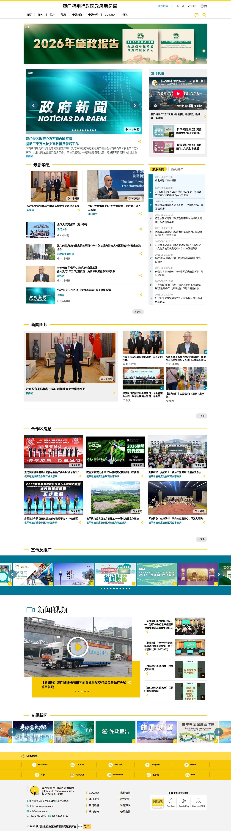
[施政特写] (156, 732)
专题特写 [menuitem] (93, 14)
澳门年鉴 (94, 805)
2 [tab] (104, 588)
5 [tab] (114, 588)
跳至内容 (163, 6)
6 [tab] (117, 588)
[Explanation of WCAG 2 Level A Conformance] (84, 826)
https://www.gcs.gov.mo (41, 806)
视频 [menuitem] (63, 14)
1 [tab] (101, 588)
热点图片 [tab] (177, 169)
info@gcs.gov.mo (38, 811)
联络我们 (125, 799)
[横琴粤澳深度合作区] (197, 732)
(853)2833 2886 (38, 816)
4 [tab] (110, 588)
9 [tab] (126, 588)
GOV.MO (94, 792)
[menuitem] (40, 15)
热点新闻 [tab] (158, 169)
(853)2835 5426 (60, 816)
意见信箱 (125, 792)
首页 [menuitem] (29, 14)
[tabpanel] (115, 574)
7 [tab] (120, 588)
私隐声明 (125, 805)
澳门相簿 (94, 811)
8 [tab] (123, 588)
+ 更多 (138, 312)
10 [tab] (129, 588)
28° (195, 6)
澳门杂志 (94, 799)
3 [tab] (107, 588)
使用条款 (125, 811)
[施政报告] (115, 732)
